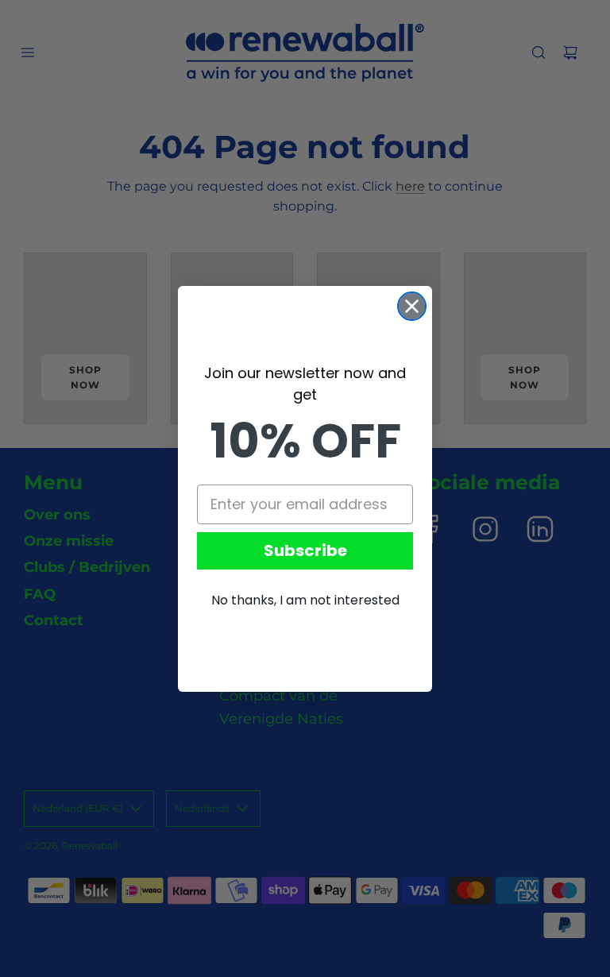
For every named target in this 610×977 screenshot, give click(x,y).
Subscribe (305, 550)
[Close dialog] (412, 306)
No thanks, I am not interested (305, 600)
